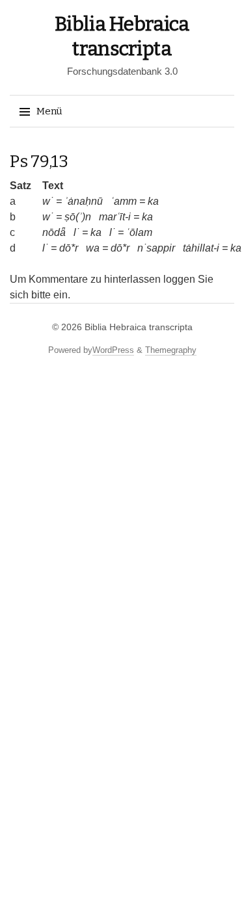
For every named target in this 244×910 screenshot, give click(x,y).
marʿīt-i (115, 216)
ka (153, 201)
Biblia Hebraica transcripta (139, 327)
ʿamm (124, 201)
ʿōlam (139, 232)
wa (93, 248)
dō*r (68, 248)
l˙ (76, 232)
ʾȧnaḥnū (83, 201)
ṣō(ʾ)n (77, 216)
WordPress (113, 350)
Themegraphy (171, 350)
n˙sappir (156, 248)
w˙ (47, 201)
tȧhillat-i (201, 248)
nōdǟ (54, 232)
